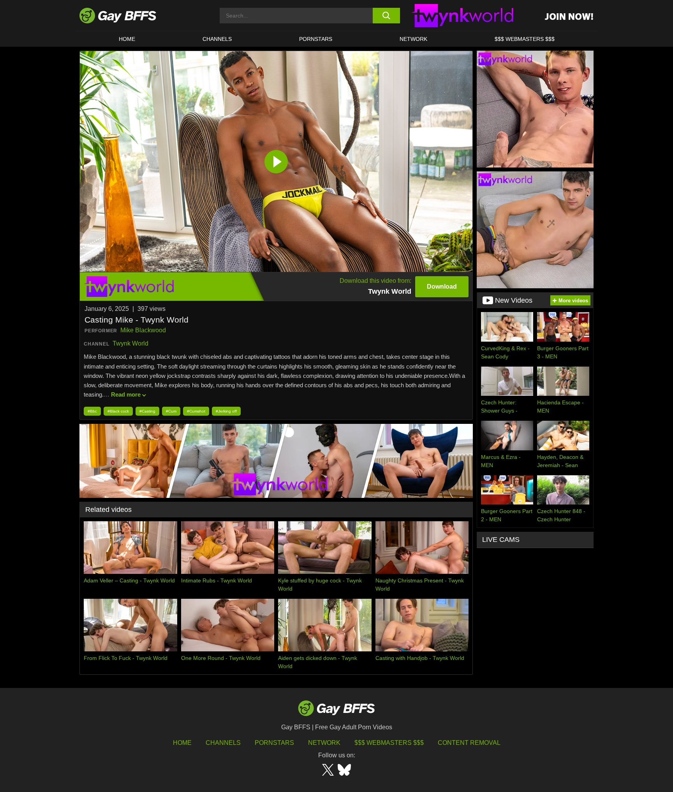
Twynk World (130, 343)
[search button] (386, 15)
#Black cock (118, 411)
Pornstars (274, 742)
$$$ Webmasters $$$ (525, 39)
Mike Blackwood (143, 330)
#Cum (171, 411)
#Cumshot (196, 411)
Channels (223, 742)
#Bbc (92, 411)
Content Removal (469, 742)
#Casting (147, 411)
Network (413, 39)
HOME (127, 39)
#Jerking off (226, 411)
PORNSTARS (315, 39)
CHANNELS (217, 39)
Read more (126, 394)
